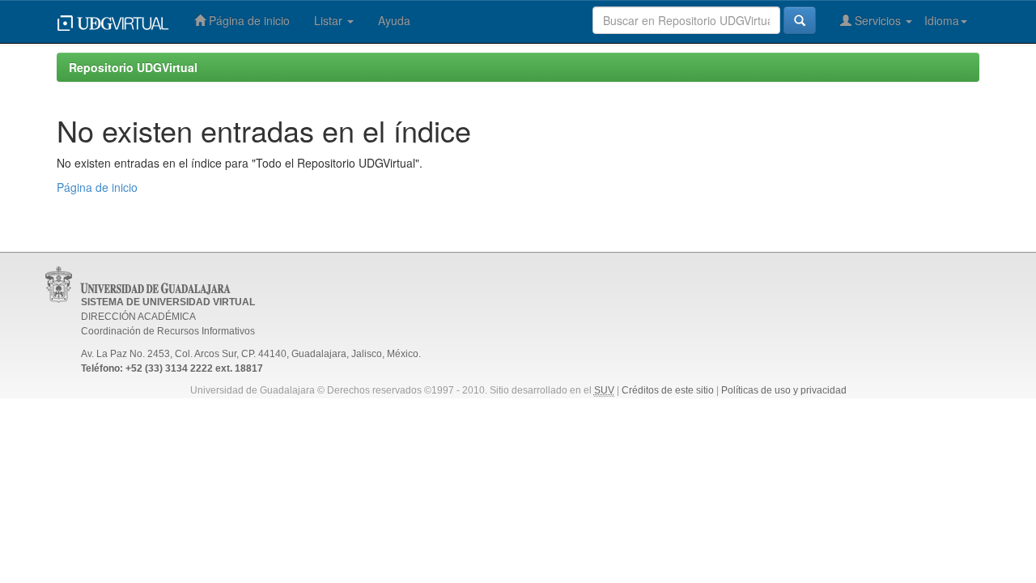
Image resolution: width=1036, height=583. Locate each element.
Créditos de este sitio (668, 390)
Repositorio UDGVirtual (133, 67)
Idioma (941, 20)
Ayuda (394, 20)
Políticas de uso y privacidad (784, 390)
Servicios (877, 20)
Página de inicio (248, 20)
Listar (330, 20)
